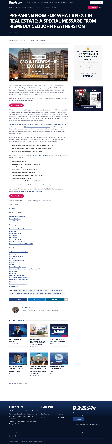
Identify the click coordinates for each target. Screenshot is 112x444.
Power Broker (54, 2)
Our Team (29, 432)
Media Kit (52, 432)
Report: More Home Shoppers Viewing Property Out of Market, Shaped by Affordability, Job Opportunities (38, 341)
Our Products (21, 432)
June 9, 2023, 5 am (24, 41)
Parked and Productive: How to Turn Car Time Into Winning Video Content (88, 55)
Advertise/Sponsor (43, 432)
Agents (11, 7)
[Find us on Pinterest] (18, 436)
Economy (13, 362)
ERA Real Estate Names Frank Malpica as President (16, 339)
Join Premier (93, 8)
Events (46, 2)
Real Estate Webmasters (25, 294)
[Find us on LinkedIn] (20, 436)
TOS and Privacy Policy (93, 424)
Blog (15, 432)
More (71, 2)
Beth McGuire (28, 307)
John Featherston (56, 290)
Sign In (101, 7)
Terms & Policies (70, 432)
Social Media (60, 417)
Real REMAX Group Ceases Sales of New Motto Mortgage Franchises (58, 339)
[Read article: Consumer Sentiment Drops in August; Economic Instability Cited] (59, 359)
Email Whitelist (60, 432)
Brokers (18, 7)
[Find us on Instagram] (15, 436)
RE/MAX (12, 294)
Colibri (46, 290)
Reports (40, 2)
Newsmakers (64, 2)
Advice (43, 417)
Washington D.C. (58, 294)
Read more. (94, 68)
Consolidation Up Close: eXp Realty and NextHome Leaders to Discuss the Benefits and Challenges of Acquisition (38, 370)
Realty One (39, 294)
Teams (24, 7)
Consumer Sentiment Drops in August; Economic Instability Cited (57, 369)
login (14, 384)
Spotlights (44, 411)
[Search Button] (101, 2)
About (10, 432)
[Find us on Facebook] (9, 436)
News (28, 2)
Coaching (38, 7)
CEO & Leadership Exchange (32, 290)
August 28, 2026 (14, 344)
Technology (46, 7)
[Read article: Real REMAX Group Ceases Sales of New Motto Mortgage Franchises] (59, 330)
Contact (35, 432)
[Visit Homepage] (16, 2)
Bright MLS (17, 290)
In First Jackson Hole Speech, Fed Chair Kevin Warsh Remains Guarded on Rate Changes (17, 369)
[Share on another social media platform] (66, 299)
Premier (34, 2)
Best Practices (45, 414)
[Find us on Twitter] (12, 436)
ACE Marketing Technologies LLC (83, 432)
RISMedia (48, 294)
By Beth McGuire (13, 41)
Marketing (31, 7)
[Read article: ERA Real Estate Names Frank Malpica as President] (18, 330)
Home (10, 32)
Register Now (16, 105)
